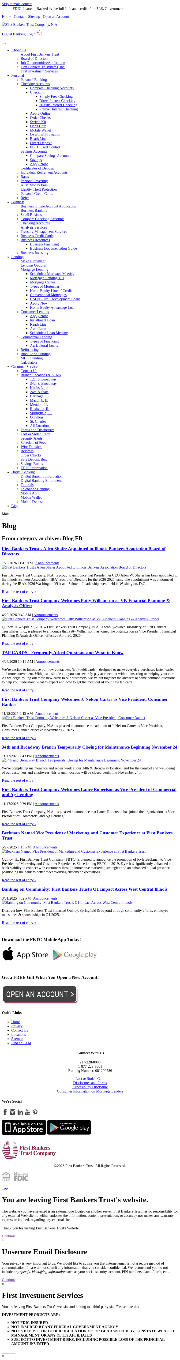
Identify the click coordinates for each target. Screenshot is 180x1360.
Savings (36, 160)
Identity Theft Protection (39, 189)
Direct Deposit (41, 143)
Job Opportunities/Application (43, 63)
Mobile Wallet (40, 130)
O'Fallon (36, 417)
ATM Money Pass (34, 185)
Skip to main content (17, 4)
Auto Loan (38, 329)
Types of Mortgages (45, 286)
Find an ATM (21, 1043)
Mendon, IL (39, 405)
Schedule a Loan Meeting (49, 333)
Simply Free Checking (56, 96)
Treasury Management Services (44, 232)
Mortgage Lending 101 (47, 278)
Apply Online (40, 113)
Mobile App (29, 493)
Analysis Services (34, 227)
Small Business (32, 215)
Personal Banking (34, 80)
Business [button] (17, 202)
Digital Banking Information (42, 476)
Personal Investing (34, 181)
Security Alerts (31, 438)
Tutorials (27, 485)
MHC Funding (32, 358)
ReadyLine (38, 139)
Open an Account (56, 17)
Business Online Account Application (48, 206)
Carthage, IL (39, 396)
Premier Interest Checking (58, 109)
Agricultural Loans (44, 345)
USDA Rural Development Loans (55, 299)
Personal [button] (17, 75)
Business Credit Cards (37, 236)
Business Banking (34, 210)
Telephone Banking (35, 489)
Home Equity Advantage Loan (52, 307)
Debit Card (38, 126)
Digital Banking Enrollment (41, 480)
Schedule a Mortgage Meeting (52, 274)
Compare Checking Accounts (52, 88)
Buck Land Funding (36, 354)
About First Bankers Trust (40, 54)
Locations (18, 1034)
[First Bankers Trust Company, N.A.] (30, 24)
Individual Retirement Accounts (44, 172)
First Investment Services (39, 71)
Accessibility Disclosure (90, 1087)
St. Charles (38, 421)
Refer (25, 198)
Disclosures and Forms (90, 1083)
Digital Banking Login (18, 34)
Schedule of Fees (33, 443)
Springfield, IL (41, 413)
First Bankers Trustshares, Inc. (43, 67)
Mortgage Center (42, 282)
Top (5, 1188)
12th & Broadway (43, 379)
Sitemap (34, 17)
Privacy (16, 1026)
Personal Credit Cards (37, 194)
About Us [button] (18, 50)
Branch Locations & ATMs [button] (41, 375)
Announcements (47, 563)
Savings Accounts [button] (34, 151)
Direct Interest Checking (57, 101)
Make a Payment (33, 261)
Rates (25, 177)
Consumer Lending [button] (35, 312)
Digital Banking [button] (23, 472)
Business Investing (34, 253)
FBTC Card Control (45, 147)
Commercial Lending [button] (36, 337)
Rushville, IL (39, 409)
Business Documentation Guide (53, 248)
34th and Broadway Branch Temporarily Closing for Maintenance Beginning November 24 (89, 747)
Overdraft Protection (45, 134)
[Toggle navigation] (4, 43)
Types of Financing (44, 341)
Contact (19, 17)
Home (6, 17)
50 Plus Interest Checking (58, 105)
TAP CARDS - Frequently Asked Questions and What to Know (63, 652)
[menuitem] (94, 60)
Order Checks (40, 118)
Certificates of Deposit (37, 168)
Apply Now (39, 164)
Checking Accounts (35, 223)
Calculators (29, 362)
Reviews (27, 451)
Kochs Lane (39, 388)
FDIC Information (34, 468)
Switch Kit (38, 122)
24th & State (39, 392)
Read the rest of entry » (19, 592)
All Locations (40, 426)
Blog (15, 506)
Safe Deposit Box (34, 459)
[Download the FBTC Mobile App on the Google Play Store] (75, 960)
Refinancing (30, 350)
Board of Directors (34, 58)
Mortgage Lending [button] (34, 269)
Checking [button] (37, 92)
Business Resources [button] (35, 240)
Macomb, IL (39, 400)
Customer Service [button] (24, 367)
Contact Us (29, 371)
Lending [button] (17, 257)
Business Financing (44, 244)
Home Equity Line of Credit (51, 291)
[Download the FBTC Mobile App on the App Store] (25, 960)
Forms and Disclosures (37, 430)
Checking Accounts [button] (35, 84)
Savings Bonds (32, 464)
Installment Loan (42, 320)
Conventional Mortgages (48, 295)
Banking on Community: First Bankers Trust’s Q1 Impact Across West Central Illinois (84, 889)
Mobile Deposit (32, 502)
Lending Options (33, 265)
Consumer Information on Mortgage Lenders (90, 1091)
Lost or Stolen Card (35, 434)
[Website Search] (39, 34)
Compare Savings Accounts (50, 156)
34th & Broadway (43, 383)
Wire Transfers (31, 447)
